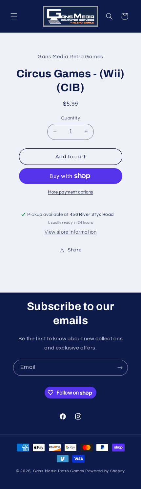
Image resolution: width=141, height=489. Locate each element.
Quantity (70, 118)
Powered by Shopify (105, 471)
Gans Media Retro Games (58, 471)
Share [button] (74, 249)
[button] (13, 16)
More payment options (70, 192)
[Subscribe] (120, 368)
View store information (71, 232)
